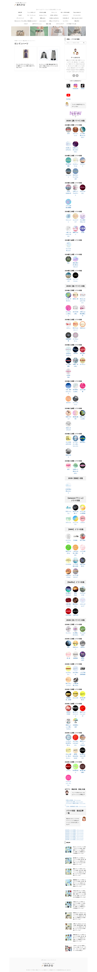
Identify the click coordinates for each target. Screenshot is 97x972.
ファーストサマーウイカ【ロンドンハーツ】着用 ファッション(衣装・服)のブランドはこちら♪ (25, 66)
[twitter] (73, 75)
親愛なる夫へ (43, 18)
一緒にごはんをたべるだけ (76, 18)
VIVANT (20, 15)
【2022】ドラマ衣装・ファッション (74, 834)
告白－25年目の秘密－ (65, 12)
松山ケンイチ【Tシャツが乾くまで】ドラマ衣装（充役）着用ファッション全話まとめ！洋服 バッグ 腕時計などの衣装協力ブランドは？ (79, 850)
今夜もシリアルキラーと (54, 21)
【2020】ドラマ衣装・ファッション (74, 838)
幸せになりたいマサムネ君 (20, 21)
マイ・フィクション (31, 15)
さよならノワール (43, 15)
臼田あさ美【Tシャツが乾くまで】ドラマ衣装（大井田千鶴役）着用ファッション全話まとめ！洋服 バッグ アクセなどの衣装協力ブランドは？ (79, 894)
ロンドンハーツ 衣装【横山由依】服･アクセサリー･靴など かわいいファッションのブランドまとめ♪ (48, 66)
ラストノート (54, 12)
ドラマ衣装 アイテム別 (71, 23)
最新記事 (20, 12)
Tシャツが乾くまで (31, 12)
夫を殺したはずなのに (54, 18)
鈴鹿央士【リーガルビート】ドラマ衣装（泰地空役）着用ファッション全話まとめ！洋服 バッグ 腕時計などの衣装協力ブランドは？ (79, 916)
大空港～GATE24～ (54, 15)
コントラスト (65, 21)
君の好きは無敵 (43, 12)
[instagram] (77, 75)
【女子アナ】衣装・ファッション (74, 801)
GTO (31, 18)
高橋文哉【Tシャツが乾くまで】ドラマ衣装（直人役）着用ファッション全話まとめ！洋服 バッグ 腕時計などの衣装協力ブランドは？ (79, 938)
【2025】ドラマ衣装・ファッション (74, 830)
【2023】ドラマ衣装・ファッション (74, 833)
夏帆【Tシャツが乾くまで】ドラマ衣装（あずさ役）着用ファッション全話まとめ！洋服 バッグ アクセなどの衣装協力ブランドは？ (79, 872)
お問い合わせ (43, 959)
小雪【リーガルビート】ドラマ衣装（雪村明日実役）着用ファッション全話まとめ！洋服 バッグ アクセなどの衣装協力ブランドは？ (79, 927)
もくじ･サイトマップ (52, 959)
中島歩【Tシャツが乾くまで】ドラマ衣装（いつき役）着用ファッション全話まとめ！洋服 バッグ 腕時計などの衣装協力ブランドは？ (79, 905)
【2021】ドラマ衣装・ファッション (74, 836)
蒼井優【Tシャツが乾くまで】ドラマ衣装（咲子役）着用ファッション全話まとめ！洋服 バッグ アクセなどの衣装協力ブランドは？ (79, 861)
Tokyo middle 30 (77, 12)
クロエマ (26, 23)
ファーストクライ (77, 15)
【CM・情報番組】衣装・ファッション (76, 806)
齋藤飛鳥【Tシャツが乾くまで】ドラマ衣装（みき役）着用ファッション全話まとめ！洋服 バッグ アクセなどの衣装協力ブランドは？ (79, 883)
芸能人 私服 (48, 23)
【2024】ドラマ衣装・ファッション (74, 831)
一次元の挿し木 (65, 18)
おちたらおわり (43, 21)
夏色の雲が (77, 21)
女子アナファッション (37, 23)
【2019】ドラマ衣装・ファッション (74, 839)
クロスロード (65, 15)
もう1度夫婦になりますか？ (31, 21)
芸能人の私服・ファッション (73, 800)
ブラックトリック (20, 18)
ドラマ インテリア (60, 23)
